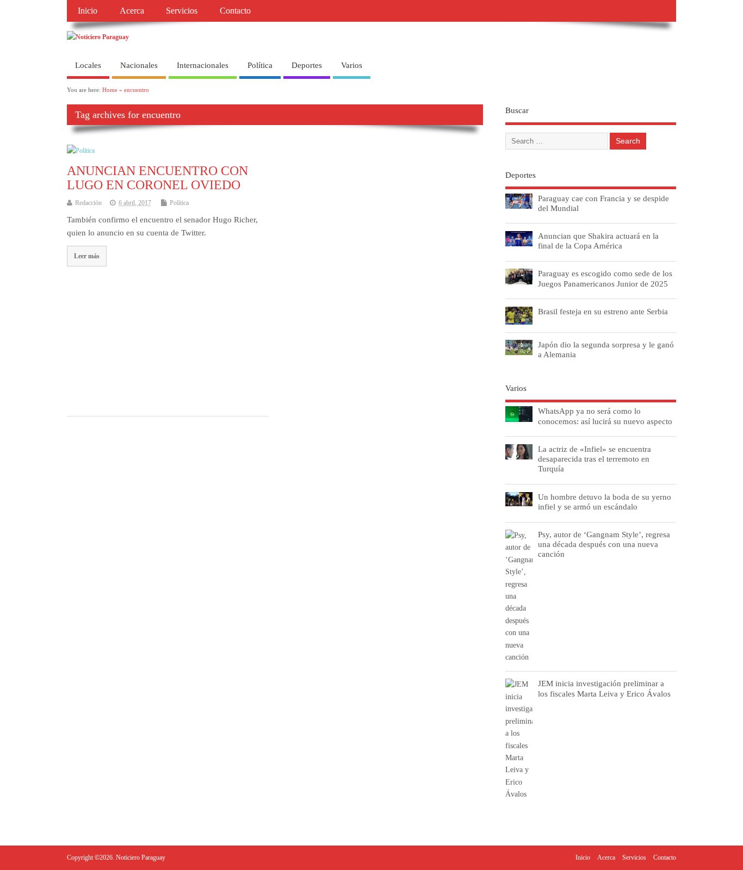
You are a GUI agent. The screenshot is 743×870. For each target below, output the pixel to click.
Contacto (235, 11)
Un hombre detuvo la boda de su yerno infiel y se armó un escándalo (604, 501)
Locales (88, 65)
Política (260, 65)
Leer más (87, 256)
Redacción (88, 203)
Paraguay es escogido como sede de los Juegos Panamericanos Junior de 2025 (605, 278)
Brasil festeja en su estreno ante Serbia (603, 311)
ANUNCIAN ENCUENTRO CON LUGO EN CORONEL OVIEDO (157, 178)
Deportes (307, 65)
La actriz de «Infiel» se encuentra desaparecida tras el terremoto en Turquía (594, 458)
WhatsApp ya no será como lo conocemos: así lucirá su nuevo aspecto (605, 415)
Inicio (87, 11)
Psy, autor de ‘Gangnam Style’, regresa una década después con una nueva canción (604, 544)
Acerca (132, 11)
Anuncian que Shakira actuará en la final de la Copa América (598, 240)
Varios (351, 65)
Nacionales (139, 65)
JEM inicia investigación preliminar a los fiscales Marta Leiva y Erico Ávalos (604, 688)
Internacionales (202, 65)
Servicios (181, 11)
